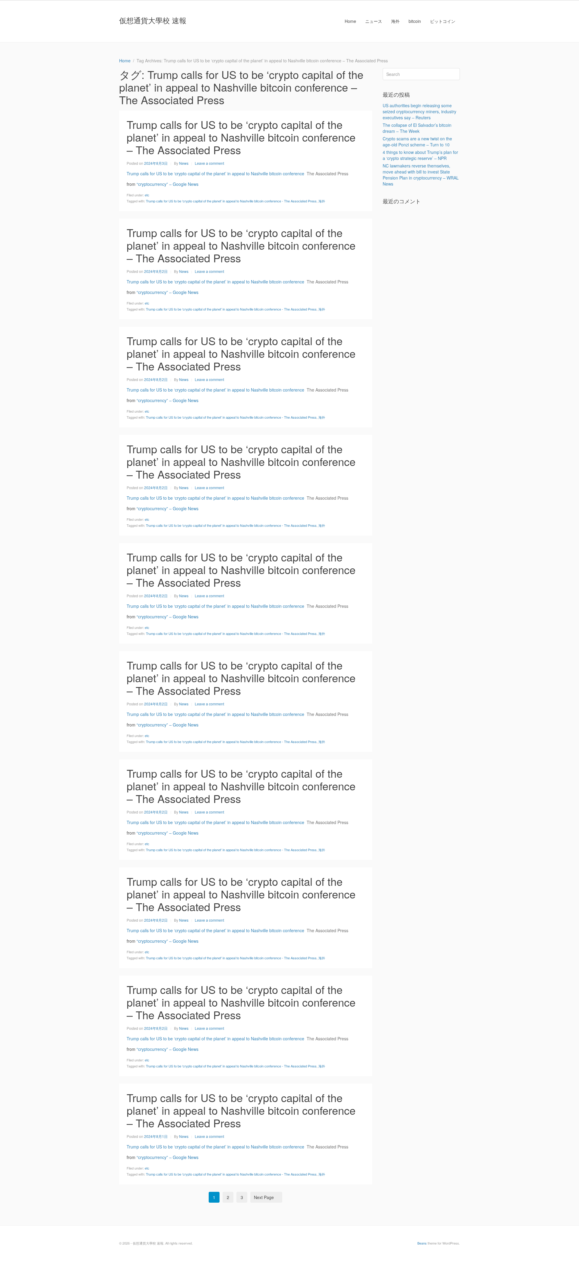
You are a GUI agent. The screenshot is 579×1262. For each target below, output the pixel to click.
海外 (395, 21)
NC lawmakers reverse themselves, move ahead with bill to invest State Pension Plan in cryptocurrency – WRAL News (421, 175)
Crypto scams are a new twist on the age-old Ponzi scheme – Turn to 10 (417, 142)
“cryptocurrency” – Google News (167, 184)
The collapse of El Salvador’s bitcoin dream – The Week (417, 128)
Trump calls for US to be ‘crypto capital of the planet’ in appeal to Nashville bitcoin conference (215, 173)
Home (350, 21)
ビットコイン (442, 21)
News (183, 163)
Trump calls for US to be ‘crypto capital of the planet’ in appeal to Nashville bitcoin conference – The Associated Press (241, 137)
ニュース (373, 21)
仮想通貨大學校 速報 (152, 20)
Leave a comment (209, 163)
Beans (422, 1243)
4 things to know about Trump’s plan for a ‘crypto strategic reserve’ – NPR (420, 155)
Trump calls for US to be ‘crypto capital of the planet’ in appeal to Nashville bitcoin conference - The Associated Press (231, 200)
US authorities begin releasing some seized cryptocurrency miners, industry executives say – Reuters (419, 111)
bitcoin (415, 21)
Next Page (264, 1197)
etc (147, 194)
